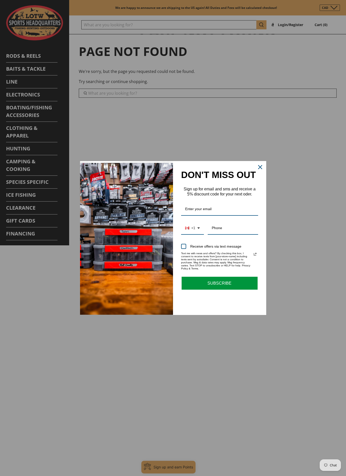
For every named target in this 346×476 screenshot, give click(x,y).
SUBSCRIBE (219, 283)
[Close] (260, 167)
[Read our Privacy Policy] (255, 254)
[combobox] (192, 228)
